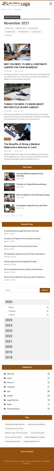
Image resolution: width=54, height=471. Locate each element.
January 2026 (33, 28)
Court (9, 378)
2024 (8, 325)
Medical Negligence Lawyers (35, 437)
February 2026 (21, 28)
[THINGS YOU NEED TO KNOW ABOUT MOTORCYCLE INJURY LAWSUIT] (17, 91)
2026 (8, 302)
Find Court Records (37, 433)
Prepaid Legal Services (31, 441)
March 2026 (9, 28)
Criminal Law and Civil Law (14, 429)
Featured (11, 387)
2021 (8, 341)
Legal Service (12, 400)
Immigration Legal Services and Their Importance (24, 254)
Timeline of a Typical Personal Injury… (31, 184)
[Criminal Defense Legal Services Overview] (9, 176)
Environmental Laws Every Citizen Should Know (23, 269)
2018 (8, 357)
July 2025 (8, 35)
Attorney (10, 374)
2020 (8, 347)
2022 (8, 336)
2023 (8, 331)
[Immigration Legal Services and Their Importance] (9, 208)
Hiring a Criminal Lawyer (13, 437)
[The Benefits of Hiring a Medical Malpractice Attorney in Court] (17, 131)
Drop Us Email (27, 451)
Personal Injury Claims (13, 441)
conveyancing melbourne (36, 424)
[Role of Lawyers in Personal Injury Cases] (9, 198)
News (9, 404)
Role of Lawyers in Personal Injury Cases (33, 195)
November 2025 (23, 32)
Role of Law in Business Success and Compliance (24, 277)
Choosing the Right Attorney (15, 424)
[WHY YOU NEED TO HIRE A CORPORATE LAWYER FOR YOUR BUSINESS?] (17, 52)
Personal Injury (13, 409)
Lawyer (7, 139)
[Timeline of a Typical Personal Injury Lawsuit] (9, 187)
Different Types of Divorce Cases (16, 433)
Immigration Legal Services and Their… (32, 206)
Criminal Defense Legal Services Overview (21, 231)
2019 (8, 352)
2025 (8, 320)
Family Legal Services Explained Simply (20, 262)
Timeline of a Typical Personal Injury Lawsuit (22, 239)
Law (6, 59)
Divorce (10, 383)
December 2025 (10, 32)
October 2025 (36, 32)
